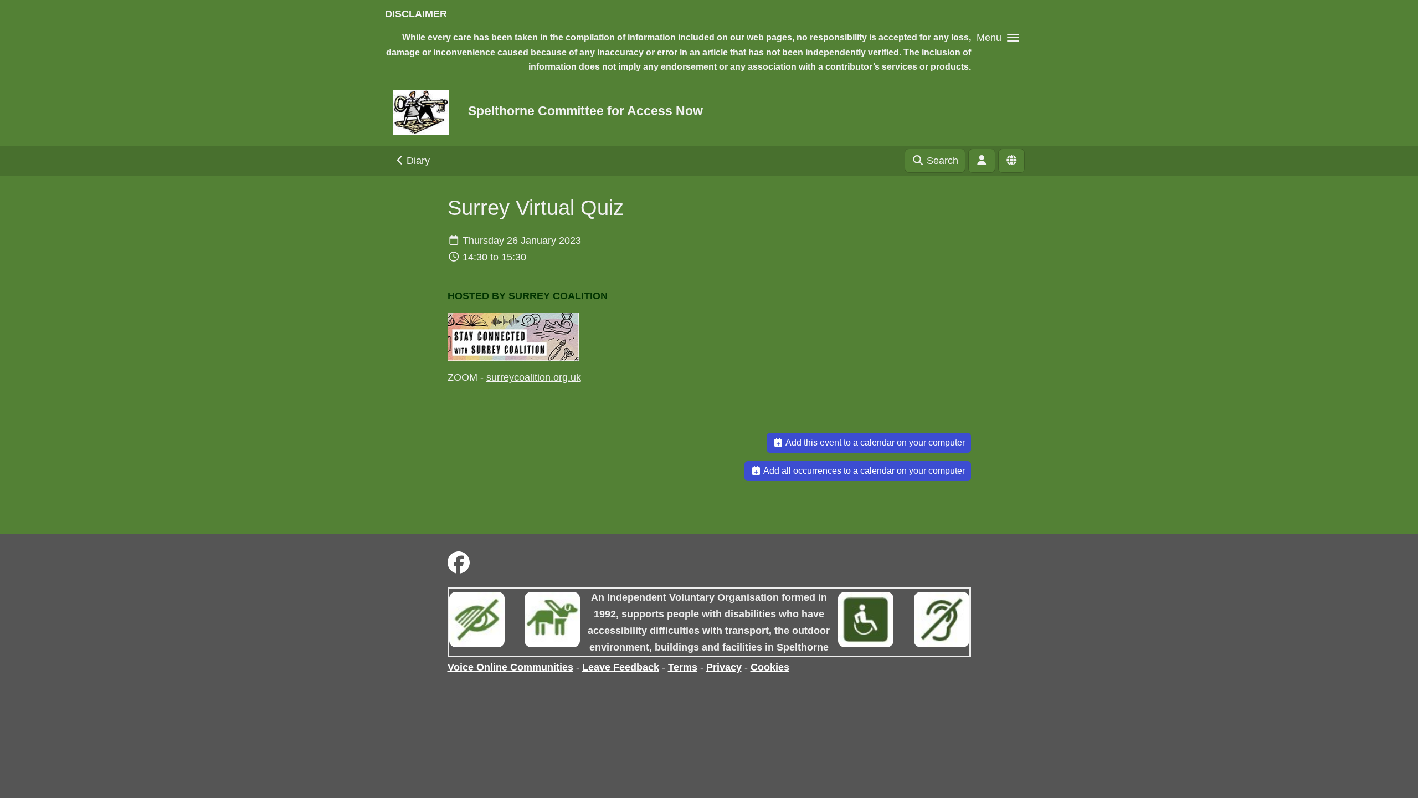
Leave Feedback (620, 667)
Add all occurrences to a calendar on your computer (863, 470)
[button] (998, 37)
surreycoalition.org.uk (533, 377)
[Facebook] (459, 563)
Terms (682, 667)
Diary (418, 160)
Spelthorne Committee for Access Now (585, 111)
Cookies (770, 667)
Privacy (724, 667)
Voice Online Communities (510, 667)
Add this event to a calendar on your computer (874, 442)
